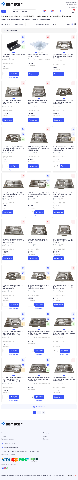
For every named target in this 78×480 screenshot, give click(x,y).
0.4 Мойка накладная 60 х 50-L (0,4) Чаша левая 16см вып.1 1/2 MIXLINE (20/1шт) (63, 102)
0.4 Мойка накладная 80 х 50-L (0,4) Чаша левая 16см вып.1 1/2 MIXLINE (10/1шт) (13, 194)
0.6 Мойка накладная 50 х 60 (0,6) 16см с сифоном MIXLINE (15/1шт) (63, 240)
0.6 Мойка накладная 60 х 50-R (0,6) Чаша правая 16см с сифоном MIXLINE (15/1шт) (38, 287)
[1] (13, 45)
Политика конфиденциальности (43, 475)
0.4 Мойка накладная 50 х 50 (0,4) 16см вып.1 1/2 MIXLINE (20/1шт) (12, 102)
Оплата (3, 436)
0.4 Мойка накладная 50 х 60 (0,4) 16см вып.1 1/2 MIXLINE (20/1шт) (37, 102)
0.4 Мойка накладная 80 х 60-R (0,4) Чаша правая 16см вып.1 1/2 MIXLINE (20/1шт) (13, 240)
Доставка (46, 433)
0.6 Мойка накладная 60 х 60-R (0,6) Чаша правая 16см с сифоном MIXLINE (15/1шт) (12, 333)
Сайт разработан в (59, 475)
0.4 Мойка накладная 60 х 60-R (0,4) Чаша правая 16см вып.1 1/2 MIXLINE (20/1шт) (64, 148)
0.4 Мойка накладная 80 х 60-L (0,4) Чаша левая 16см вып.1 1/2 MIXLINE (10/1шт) (63, 194)
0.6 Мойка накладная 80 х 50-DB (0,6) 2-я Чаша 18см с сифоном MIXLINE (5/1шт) (39, 333)
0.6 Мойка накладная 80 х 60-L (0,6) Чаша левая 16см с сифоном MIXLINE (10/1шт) (64, 379)
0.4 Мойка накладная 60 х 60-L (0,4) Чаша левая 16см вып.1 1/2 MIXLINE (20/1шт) (38, 148)
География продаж (7, 439)
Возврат (45, 436)
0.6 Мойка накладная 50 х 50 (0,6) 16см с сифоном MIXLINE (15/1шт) (38, 240)
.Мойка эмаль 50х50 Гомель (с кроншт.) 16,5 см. (38, 55)
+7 (66, 3)
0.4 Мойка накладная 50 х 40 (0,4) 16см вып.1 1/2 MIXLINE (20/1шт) (63, 56)
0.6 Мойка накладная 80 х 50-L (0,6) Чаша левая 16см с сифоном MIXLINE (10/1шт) (64, 333)
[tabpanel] (13, 45)
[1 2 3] (39, 45)
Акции (45, 430)
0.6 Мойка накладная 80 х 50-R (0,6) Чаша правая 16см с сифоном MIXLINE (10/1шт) (12, 379)
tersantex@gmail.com (11, 447)
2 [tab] (39, 52)
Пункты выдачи (6, 433)
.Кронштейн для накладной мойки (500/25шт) (13, 55)
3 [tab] (42, 52)
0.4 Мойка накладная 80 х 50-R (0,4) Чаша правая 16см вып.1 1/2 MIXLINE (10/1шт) (39, 194)
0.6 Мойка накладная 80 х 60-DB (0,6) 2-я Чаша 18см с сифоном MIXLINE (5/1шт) (39, 379)
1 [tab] (13, 52)
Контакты (46, 439)
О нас (3, 430)
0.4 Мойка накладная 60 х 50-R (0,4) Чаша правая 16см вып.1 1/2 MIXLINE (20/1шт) (13, 148)
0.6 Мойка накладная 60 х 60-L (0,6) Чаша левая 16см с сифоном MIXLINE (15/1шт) (64, 287)
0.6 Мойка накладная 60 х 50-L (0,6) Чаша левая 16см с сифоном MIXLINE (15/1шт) (13, 287)
